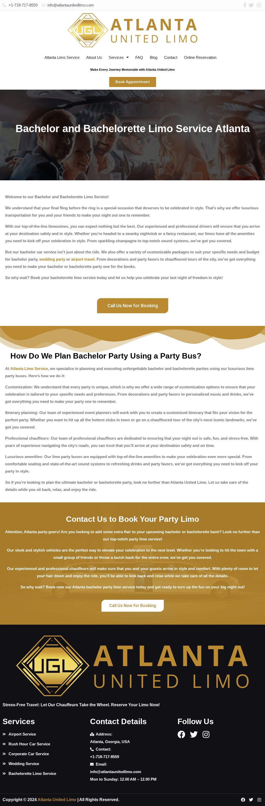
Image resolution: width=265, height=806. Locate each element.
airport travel (82, 259)
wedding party (52, 259)
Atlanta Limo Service (62, 57)
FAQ (139, 57)
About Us (94, 57)
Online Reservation (200, 57)
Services (116, 57)
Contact (170, 57)
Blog (153, 57)
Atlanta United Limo (57, 799)
